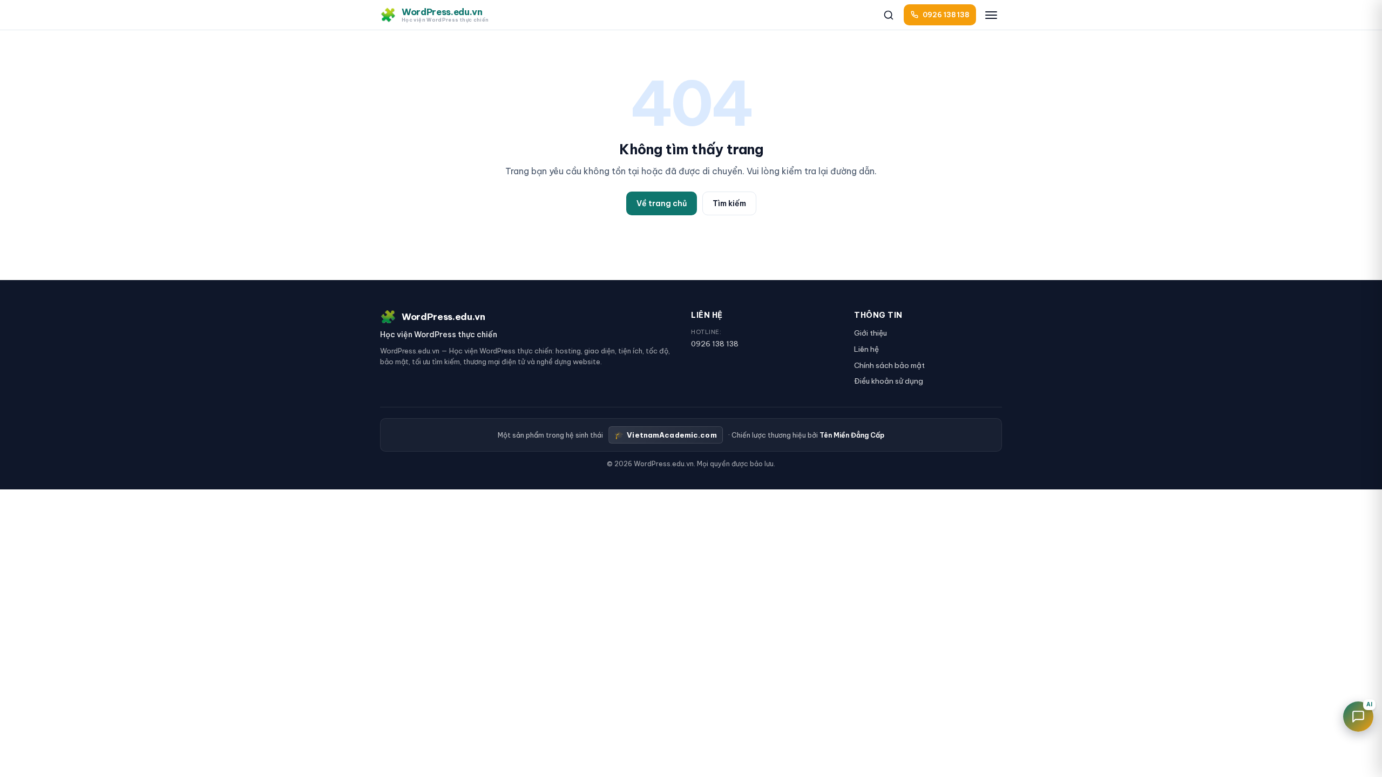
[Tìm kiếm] (888, 15)
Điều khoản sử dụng (888, 381)
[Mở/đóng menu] (991, 15)
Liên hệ (866, 349)
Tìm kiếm (729, 203)
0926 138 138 (715, 344)
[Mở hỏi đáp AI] (1358, 716)
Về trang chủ (661, 203)
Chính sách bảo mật (889, 365)
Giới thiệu (870, 333)
